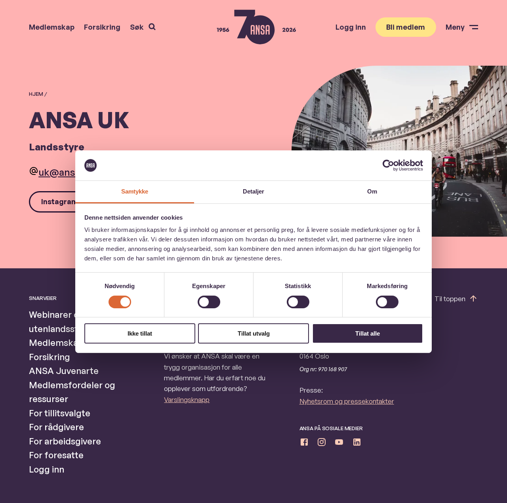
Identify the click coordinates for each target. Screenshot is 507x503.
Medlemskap (51, 26)
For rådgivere (56, 426)
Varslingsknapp (187, 399)
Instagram (59, 201)
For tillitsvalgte (59, 413)
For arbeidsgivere (65, 441)
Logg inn (350, 26)
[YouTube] (339, 443)
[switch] (209, 302)
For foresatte (56, 455)
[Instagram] (321, 443)
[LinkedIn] (357, 443)
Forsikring (102, 26)
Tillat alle (367, 333)
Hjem (36, 94)
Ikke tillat (140, 333)
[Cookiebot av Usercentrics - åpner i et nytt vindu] (388, 165)
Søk (137, 27)
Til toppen (450, 298)
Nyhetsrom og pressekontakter (346, 401)
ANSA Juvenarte (64, 370)
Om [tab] (372, 191)
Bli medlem (405, 27)
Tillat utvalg (254, 333)
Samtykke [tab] (135, 191)
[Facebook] (304, 443)
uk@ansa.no (66, 172)
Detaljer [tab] (254, 191)
